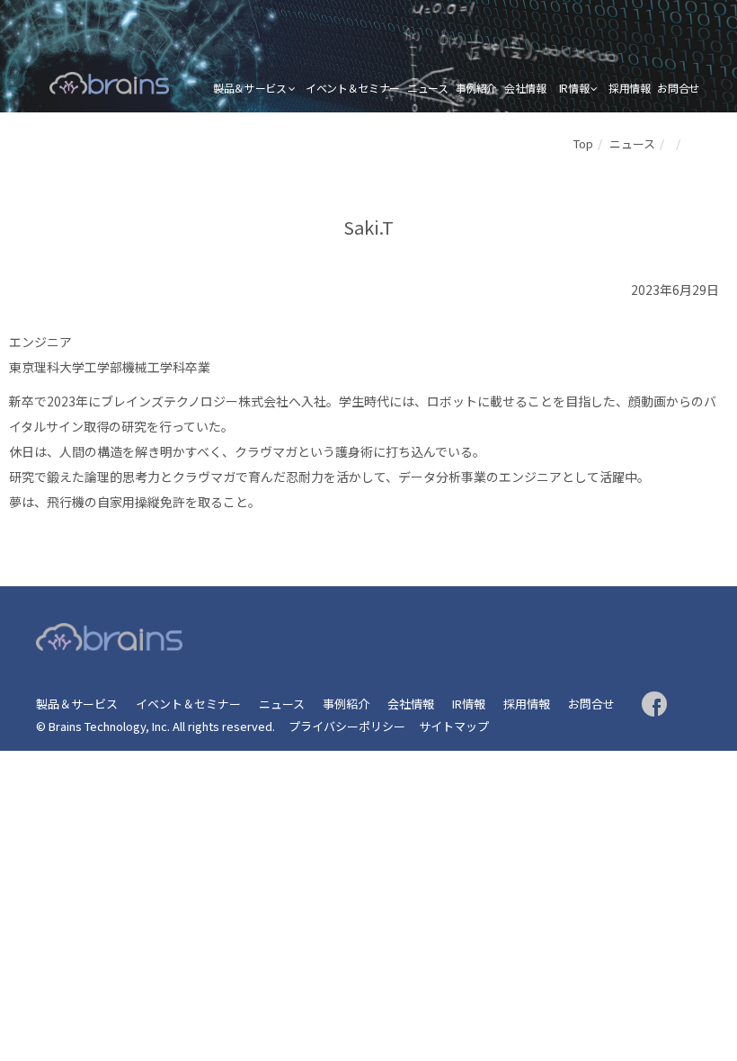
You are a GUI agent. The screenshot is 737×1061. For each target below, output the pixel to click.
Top (583, 143)
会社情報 (525, 87)
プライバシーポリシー (347, 726)
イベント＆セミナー (353, 87)
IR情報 (574, 87)
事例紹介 (477, 87)
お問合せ (678, 87)
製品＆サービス (249, 87)
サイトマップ (454, 726)
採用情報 (629, 87)
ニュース (427, 87)
